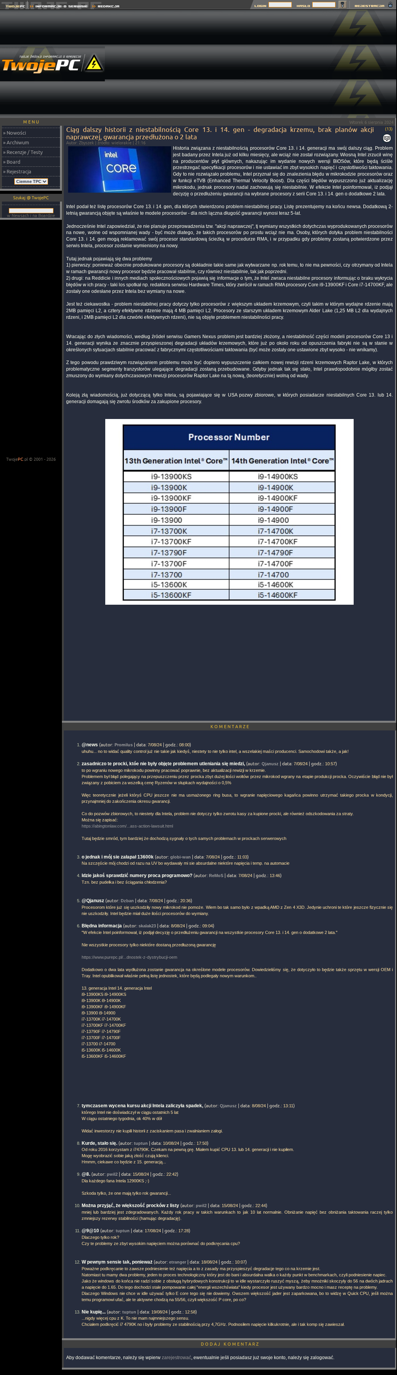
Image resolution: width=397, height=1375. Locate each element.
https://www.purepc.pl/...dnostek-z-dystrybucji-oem (129, 957)
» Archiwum (16, 142)
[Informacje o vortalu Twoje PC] (58, 7)
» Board (12, 161)
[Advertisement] (256, 64)
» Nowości (14, 132)
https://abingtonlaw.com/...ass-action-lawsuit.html (127, 826)
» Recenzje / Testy (23, 152)
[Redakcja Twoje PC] (106, 7)
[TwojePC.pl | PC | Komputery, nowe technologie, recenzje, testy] (13, 7)
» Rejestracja (17, 171)
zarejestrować (176, 1357)
